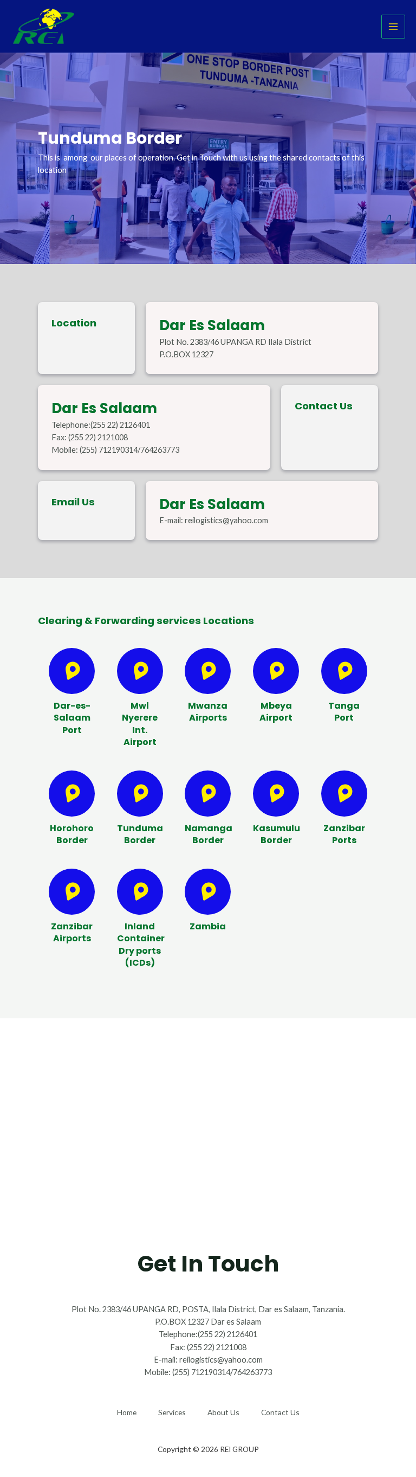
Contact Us (280, 1412)
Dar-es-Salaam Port (72, 717)
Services (172, 1412)
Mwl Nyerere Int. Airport (140, 723)
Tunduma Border (140, 834)
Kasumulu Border (276, 834)
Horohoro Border (72, 834)
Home (126, 1412)
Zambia (208, 926)
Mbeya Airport (275, 711)
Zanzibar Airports (72, 932)
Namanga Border (208, 834)
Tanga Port (344, 711)
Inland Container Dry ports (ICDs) (141, 944)
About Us (223, 1412)
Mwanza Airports (207, 711)
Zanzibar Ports (344, 834)
